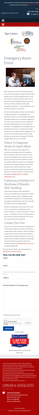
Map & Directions (33, 5)
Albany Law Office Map (13, 401)
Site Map (22, 408)
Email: (5, 265)
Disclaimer (6, 251)
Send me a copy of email (12, 315)
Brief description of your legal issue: (15, 285)
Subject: (6, 278)
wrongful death (16, 174)
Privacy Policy (17, 251)
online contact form (23, 243)
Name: (5, 258)
